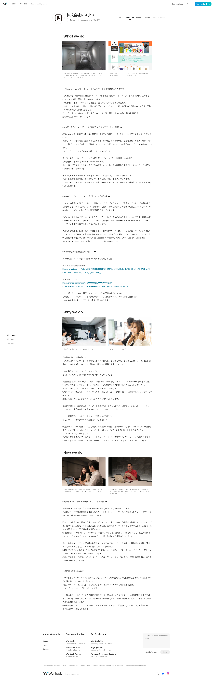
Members (139, 17)
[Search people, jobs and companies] (188, 3)
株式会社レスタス (81, 15)
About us (130, 17)
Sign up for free (203, 4)
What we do (11, 335)
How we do (11, 343)
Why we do (11, 339)
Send (165, 652)
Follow (72, 20)
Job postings (159, 17)
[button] (51, 634)
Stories (148, 17)
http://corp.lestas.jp (86, 20)
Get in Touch (151, 652)
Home (121, 17)
